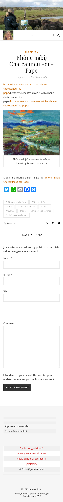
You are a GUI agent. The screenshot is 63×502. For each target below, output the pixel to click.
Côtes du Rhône (39, 202)
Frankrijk (44, 206)
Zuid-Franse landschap (16, 215)
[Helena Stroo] (8, 35)
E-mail (7, 274)
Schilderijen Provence (41, 210)
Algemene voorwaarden (17, 426)
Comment (9, 323)
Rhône (23, 210)
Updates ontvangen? (39, 493)
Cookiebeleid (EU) (32, 496)
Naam (7, 258)
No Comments (39, 77)
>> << (31, 469)
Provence (10, 210)
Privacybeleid (21, 493)
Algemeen (31, 52)
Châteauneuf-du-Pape (16, 202)
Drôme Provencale (26, 206)
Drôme (9, 206)
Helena (11, 223)
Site (5, 291)
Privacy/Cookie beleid (16, 430)
